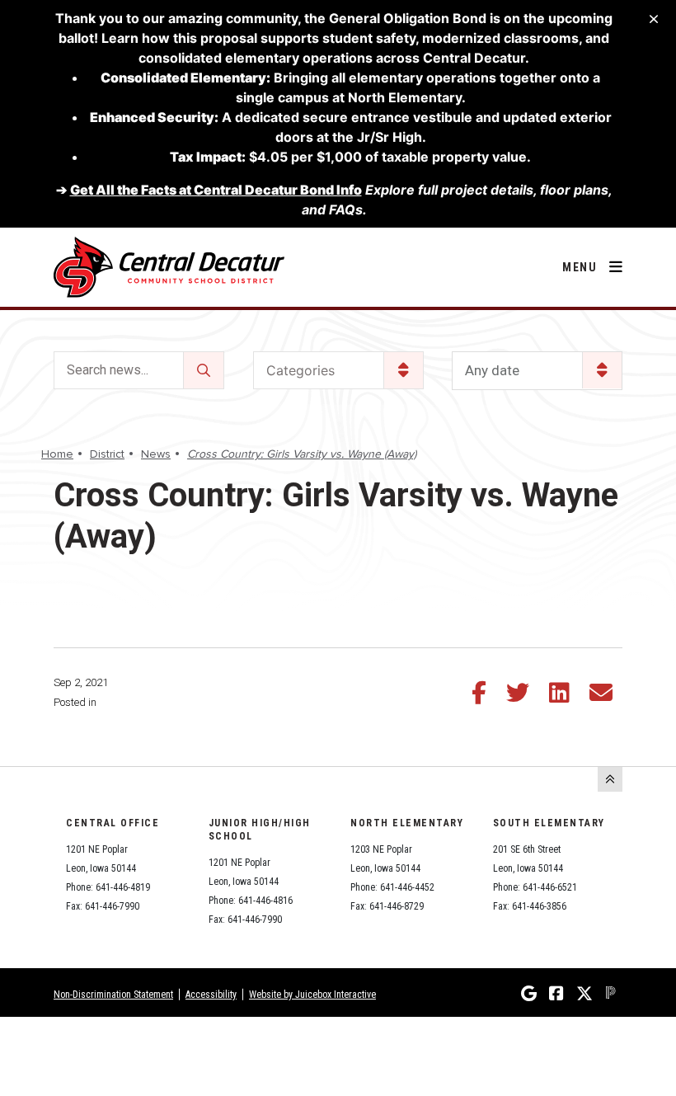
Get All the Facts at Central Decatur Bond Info (216, 189)
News (156, 454)
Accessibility (211, 994)
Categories (300, 370)
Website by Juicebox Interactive (312, 994)
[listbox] (537, 370)
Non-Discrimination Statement (113, 994)
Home (57, 454)
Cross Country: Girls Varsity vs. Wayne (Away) (301, 454)
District (107, 454)
